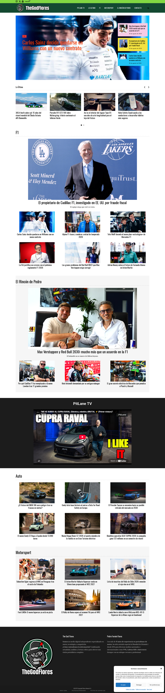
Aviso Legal (149, 689)
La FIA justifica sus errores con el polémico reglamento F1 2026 (35, 266)
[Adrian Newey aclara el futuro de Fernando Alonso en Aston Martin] (128, 252)
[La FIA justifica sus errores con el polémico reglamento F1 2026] (37, 252)
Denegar (139, 685)
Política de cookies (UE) (97, 690)
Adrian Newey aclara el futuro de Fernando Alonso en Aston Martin (126, 266)
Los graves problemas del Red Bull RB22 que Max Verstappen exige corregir (80, 266)
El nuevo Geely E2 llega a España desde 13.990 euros (35, 537)
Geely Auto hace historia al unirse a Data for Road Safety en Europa (81, 506)
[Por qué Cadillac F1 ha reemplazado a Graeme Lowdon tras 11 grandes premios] (37, 371)
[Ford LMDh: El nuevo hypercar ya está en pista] (37, 600)
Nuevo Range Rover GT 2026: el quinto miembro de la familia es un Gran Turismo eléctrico (81, 537)
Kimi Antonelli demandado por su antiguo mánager (81, 383)
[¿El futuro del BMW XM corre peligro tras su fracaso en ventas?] (37, 492)
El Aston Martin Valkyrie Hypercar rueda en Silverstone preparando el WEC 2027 (81, 583)
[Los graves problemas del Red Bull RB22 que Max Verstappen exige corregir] (82, 252)
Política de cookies (130, 689)
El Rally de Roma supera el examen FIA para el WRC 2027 (80, 613)
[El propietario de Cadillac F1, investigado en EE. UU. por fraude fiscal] (82, 169)
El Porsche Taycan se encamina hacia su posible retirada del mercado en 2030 (126, 506)
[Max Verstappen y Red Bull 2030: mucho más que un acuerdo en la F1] (82, 318)
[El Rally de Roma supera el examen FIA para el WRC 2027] (82, 600)
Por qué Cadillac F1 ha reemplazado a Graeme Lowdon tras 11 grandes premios (35, 385)
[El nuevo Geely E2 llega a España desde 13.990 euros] (37, 523)
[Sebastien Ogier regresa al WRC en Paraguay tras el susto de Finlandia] (37, 569)
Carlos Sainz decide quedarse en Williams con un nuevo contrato (52, 45)
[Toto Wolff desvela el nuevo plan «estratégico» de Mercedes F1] (128, 222)
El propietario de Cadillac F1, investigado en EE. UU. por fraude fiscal (82, 202)
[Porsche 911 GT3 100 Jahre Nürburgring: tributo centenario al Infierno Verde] (31, 102)
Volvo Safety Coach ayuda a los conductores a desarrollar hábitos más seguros (96, 115)
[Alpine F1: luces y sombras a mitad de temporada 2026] (82, 222)
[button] (161, 669)
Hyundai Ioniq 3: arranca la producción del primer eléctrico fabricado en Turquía (130, 115)
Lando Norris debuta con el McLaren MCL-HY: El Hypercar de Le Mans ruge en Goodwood (126, 613)
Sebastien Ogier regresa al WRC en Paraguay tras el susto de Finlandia (35, 583)
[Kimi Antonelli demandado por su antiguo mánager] (82, 371)
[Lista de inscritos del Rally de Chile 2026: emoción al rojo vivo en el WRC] (128, 569)
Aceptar (123, 685)
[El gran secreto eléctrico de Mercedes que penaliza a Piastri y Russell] (128, 371)
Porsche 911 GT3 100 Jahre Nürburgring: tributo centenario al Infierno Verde (28, 115)
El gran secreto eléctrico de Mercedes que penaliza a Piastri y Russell (126, 385)
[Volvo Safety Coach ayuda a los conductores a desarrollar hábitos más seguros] (99, 102)
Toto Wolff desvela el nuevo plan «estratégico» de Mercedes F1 (126, 235)
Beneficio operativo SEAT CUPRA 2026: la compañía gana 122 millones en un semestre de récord (126, 537)
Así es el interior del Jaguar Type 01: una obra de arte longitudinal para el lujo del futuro (63, 115)
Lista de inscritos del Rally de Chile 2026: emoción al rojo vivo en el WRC (126, 583)
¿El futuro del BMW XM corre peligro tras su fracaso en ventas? (35, 506)
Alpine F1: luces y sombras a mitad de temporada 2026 (80, 235)
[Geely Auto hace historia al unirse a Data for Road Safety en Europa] (82, 492)
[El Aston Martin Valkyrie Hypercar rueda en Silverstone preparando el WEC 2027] (82, 569)
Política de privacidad (141, 689)
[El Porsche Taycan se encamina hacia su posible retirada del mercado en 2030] (128, 492)
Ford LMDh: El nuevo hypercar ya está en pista (35, 612)
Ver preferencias (155, 685)
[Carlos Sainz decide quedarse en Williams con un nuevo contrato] (37, 222)
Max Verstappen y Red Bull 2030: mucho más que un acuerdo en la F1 (82, 351)
